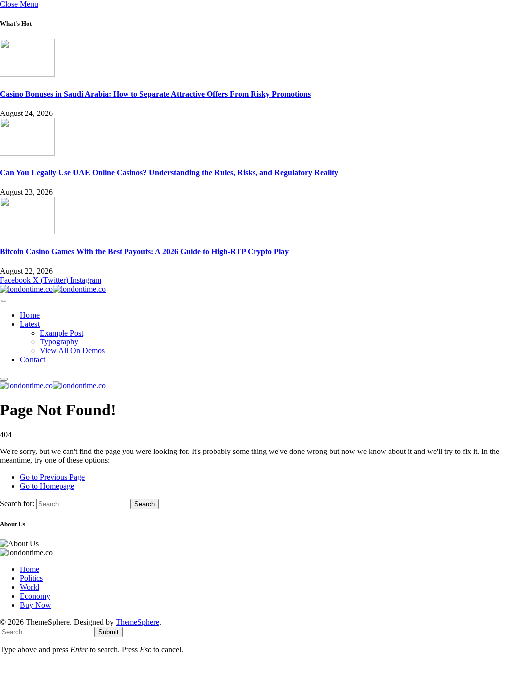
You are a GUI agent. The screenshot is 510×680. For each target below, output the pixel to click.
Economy (35, 596)
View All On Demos (72, 350)
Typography (59, 342)
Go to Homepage (47, 486)
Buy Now (35, 605)
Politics (31, 578)
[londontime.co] (53, 289)
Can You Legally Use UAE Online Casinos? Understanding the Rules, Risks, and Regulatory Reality (169, 172)
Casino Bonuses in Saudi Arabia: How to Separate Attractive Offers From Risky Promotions (155, 94)
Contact (32, 359)
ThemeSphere (137, 622)
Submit (108, 632)
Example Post (61, 333)
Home (30, 315)
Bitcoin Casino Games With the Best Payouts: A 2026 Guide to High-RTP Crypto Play (144, 251)
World (29, 587)
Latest (30, 324)
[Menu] (3, 301)
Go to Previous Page (52, 477)
